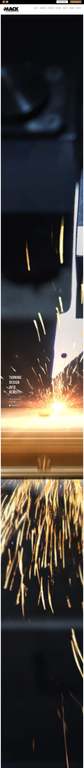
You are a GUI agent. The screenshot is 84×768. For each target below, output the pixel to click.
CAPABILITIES (43, 8)
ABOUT (36, 8)
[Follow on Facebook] (3, 2)
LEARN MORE (15, 405)
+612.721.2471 (62, 2)
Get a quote (76, 2)
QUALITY (65, 8)
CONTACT (78, 8)
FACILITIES (58, 8)
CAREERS (71, 8)
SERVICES (51, 8)
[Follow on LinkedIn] (7, 2)
